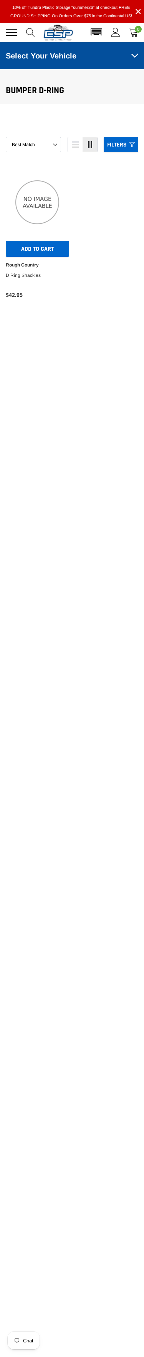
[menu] (11, 32)
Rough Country (22, 265)
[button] (96, 32)
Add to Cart (37, 249)
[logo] (58, 32)
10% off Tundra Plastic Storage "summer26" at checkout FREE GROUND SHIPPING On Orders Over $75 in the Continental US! (71, 11)
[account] (115, 32)
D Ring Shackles (23, 275)
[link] (37, 202)
